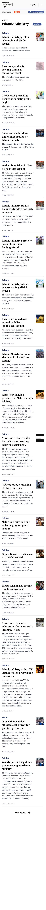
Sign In (33, 5)
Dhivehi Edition (7, 12)
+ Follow (37, 24)
